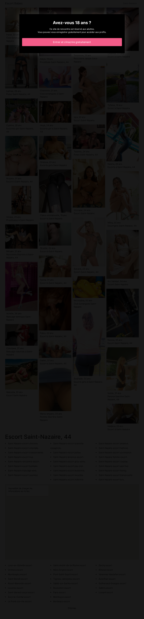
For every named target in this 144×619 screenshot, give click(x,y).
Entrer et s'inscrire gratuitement (72, 42)
